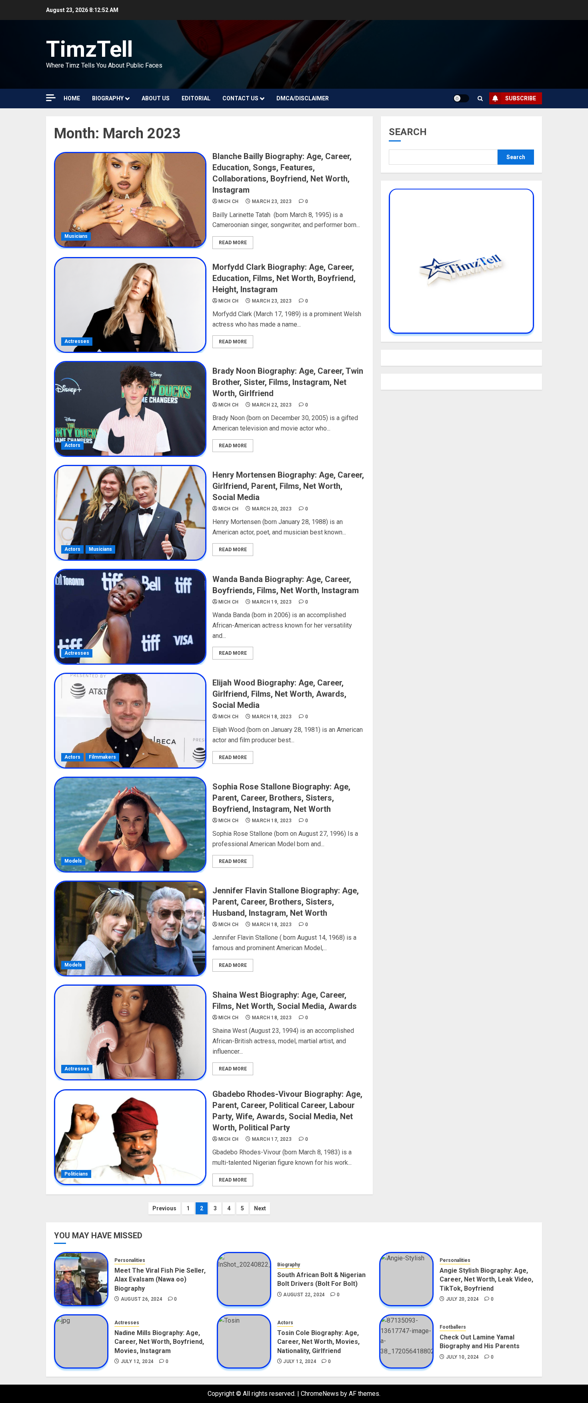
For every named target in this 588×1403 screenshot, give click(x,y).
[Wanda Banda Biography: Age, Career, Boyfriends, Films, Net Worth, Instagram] (130, 617)
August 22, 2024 (304, 1294)
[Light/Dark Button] (461, 98)
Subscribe (520, 98)
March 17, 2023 (272, 1139)
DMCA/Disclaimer (302, 98)
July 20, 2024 (462, 1299)
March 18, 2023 (272, 716)
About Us (156, 98)
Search (408, 132)
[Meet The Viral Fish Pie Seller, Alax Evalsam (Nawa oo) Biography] (81, 1279)
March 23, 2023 (272, 201)
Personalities (129, 1260)
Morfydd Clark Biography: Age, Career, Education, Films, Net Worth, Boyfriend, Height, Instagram (284, 278)
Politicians (76, 1174)
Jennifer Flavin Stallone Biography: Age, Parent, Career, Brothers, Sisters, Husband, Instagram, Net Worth (285, 902)
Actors (72, 445)
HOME (72, 98)
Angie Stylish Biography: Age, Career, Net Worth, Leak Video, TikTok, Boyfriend (486, 1279)
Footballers (453, 1327)
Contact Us (240, 98)
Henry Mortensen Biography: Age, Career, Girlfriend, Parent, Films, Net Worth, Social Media (288, 486)
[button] (480, 98)
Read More (233, 242)
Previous (164, 1208)
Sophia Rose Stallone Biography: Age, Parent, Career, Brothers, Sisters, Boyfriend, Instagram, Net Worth (281, 798)
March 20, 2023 (272, 509)
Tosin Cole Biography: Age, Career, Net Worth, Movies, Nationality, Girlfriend (318, 1342)
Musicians (76, 236)
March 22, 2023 (272, 405)
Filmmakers (102, 757)
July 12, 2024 (137, 1361)
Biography (108, 98)
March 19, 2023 (272, 602)
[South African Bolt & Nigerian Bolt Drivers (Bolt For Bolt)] (244, 1279)
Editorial (196, 98)
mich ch (228, 201)
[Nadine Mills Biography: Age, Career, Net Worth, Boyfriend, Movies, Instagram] (81, 1341)
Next (260, 1208)
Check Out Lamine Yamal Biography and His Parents (480, 1341)
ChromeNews (320, 1393)
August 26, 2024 (141, 1299)
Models (73, 861)
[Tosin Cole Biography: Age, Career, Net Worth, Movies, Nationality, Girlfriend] (244, 1341)
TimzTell (89, 49)
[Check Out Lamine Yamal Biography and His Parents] (406, 1341)
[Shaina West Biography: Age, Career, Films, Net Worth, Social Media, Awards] (130, 1032)
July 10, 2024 (462, 1357)
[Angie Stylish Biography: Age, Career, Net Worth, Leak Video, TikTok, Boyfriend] (406, 1279)
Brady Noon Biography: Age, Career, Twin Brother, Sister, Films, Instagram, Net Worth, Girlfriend (287, 382)
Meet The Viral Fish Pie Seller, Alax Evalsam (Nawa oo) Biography (160, 1279)
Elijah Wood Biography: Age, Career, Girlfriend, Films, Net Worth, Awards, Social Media (279, 694)
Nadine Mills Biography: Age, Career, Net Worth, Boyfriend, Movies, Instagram (159, 1342)
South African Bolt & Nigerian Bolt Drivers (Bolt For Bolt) (321, 1279)
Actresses (76, 341)
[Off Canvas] (51, 97)
